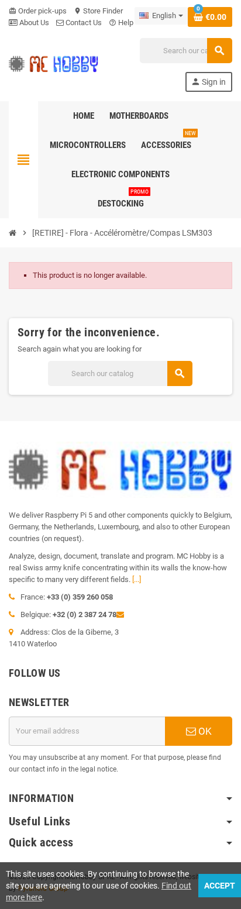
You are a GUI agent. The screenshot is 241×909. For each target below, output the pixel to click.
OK (204, 731)
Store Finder (98, 10)
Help (121, 22)
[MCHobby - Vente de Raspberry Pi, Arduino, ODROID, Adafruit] (53, 64)
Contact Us (83, 22)
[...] (136, 579)
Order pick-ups (38, 10)
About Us (33, 22)
